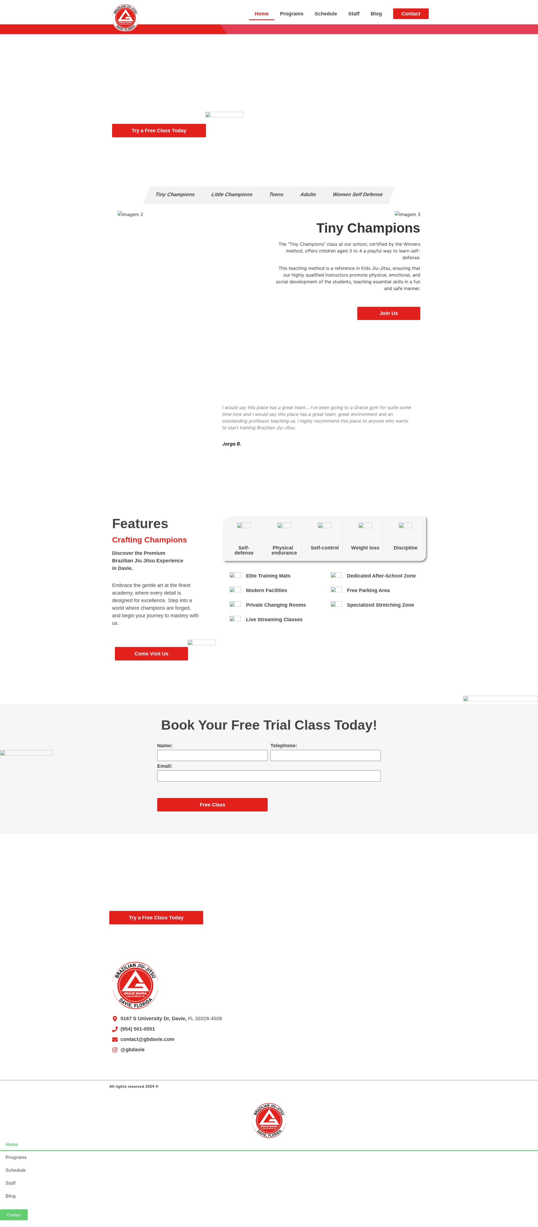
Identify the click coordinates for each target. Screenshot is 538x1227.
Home (262, 14)
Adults (308, 194)
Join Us (389, 313)
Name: (165, 745)
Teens (276, 194)
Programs (291, 14)
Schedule (326, 14)
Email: (164, 766)
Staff (354, 14)
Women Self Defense (358, 194)
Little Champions (231, 194)
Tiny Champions (175, 194)
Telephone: (283, 745)
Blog (376, 14)
